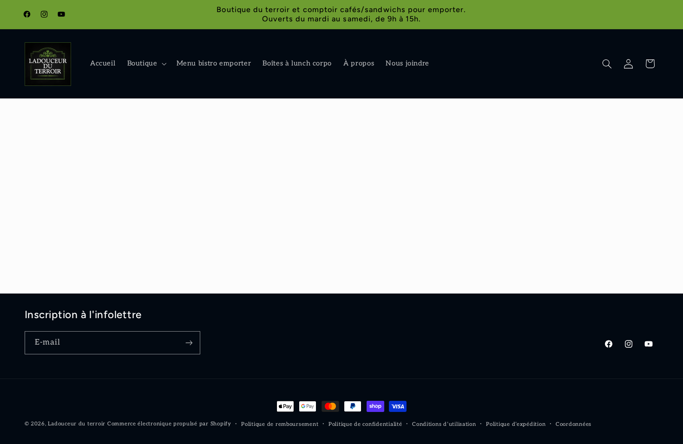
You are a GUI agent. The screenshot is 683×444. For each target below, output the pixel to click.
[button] (146, 64)
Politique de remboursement (279, 424)
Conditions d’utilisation (444, 424)
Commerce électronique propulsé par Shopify (169, 424)
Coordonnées (573, 424)
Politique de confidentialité (365, 424)
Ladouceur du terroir (76, 424)
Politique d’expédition (515, 424)
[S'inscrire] (188, 342)
